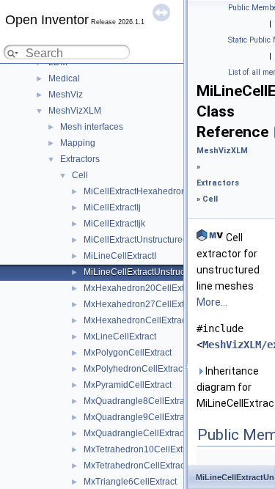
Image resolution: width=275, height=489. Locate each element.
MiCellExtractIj (112, 207)
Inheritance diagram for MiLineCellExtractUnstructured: (233, 387)
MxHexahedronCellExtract (136, 320)
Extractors (80, 159)
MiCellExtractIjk (114, 223)
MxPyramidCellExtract (128, 385)
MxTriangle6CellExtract (130, 482)
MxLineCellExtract (120, 336)
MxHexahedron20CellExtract (141, 288)
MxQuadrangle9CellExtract (137, 417)
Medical (64, 78)
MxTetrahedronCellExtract (135, 465)
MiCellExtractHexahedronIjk (139, 191)
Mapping (77, 143)
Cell (80, 175)
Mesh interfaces (91, 127)
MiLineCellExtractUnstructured (144, 272)
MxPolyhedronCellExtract (134, 369)
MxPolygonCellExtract (128, 353)
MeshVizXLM (74, 111)
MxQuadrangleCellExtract (135, 433)
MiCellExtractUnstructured (136, 240)
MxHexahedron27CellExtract (141, 304)
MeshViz (65, 94)
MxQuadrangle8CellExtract (137, 401)
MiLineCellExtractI (120, 256)
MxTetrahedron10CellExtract (140, 449)
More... (212, 302)
